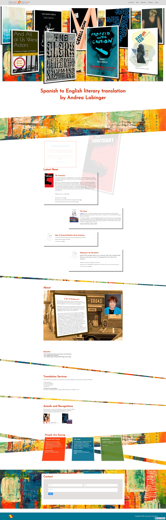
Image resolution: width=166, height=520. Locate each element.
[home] (19, 2)
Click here (82, 213)
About (137, 2)
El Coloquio (150, 2)
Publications (143, 2)
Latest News (131, 2)
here (65, 197)
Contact (156, 2)
